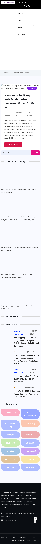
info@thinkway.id (9, 520)
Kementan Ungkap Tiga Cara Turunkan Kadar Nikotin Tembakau (26, 379)
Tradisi (11, 467)
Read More (13, 145)
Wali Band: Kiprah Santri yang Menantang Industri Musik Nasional (18, 190)
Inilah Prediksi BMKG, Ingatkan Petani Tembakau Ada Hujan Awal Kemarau (27, 394)
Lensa (30, 443)
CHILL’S (20, 13)
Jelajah (30, 435)
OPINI (20, 27)
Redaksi (7, 115)
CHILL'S (11, 413)
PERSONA (21, 34)
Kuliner (11, 443)
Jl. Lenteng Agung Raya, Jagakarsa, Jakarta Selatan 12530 (17, 514)
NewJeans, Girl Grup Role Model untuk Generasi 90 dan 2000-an (19, 101)
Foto (10, 435)
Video (30, 467)
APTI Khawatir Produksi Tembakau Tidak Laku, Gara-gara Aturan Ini (19, 248)
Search (35, 153)
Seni (30, 459)
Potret (10, 459)
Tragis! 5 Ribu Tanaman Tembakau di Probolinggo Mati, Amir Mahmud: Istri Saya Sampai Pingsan (18, 218)
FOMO (20, 20)
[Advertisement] (20, 53)
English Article (11, 425)
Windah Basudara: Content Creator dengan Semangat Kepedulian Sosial (16, 276)
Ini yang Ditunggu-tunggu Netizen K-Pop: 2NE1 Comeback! (17, 307)
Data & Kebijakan (30, 414)
